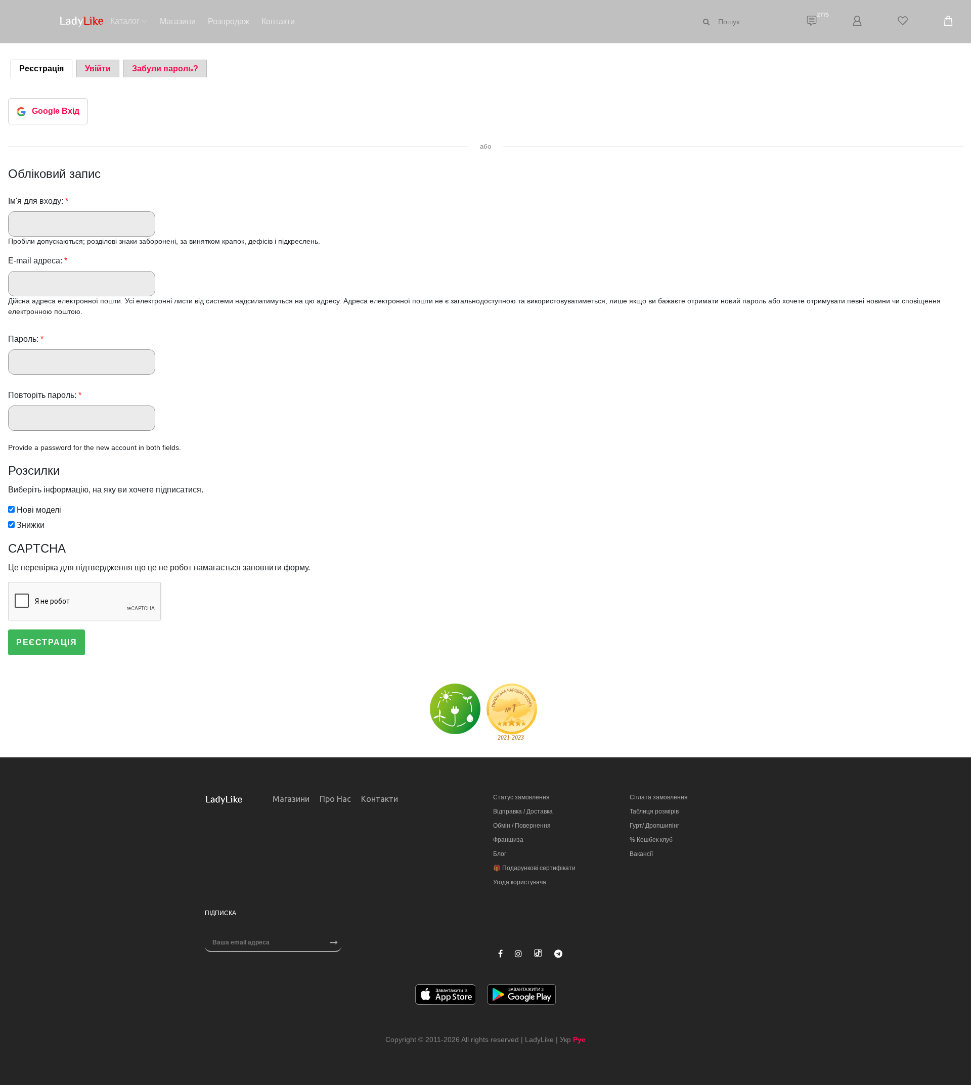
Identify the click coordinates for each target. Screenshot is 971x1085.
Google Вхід (55, 111)
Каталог (125, 21)
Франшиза (508, 839)
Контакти (278, 21)
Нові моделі (38, 510)
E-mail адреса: (37, 260)
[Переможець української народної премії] (512, 711)
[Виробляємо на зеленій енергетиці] (455, 708)
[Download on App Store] (445, 996)
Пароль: (25, 339)
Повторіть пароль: (44, 395)
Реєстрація (41, 68)
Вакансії (641, 853)
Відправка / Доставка (523, 811)
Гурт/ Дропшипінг (654, 825)
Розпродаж (228, 21)
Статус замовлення (521, 797)
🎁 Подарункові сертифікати (534, 868)
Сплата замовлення (659, 797)
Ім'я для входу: (38, 201)
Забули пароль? (165, 68)
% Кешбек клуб (651, 839)
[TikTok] (538, 953)
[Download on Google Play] (521, 996)
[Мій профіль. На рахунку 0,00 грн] (857, 21)
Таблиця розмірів (654, 811)
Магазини (178, 21)
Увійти (98, 68)
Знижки (30, 525)
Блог (499, 853)
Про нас (335, 798)
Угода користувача (519, 882)
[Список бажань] (902, 21)
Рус (579, 1039)
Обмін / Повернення (522, 825)
